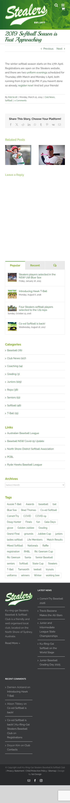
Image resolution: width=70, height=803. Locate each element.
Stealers (52, 563)
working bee (52, 575)
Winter (37, 575)
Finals (28, 522)
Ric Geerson (13, 557)
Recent (35, 265)
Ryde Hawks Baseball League (24, 464)
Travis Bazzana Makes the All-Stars (51, 613)
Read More (11, 643)
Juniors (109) (14, 381)
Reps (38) (12, 389)
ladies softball (15, 539)
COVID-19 (40, 516)
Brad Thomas (28, 510)
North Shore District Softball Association (30, 448)
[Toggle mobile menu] (63, 5)
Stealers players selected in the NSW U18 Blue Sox (37, 276)
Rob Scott (12, 97)
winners (25, 575)
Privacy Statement (15, 771)
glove (10, 527)
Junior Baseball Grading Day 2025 (50, 662)
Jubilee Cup (44, 533)
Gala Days (50, 522)
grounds (28, 533)
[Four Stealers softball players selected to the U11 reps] (12, 307)
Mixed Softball (15, 545)
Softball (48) (14, 405)
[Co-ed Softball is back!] (12, 324)
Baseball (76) (14, 350)
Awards (30, 504)
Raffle (45, 545)
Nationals (33, 545)
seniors (11, 563)
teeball (37, 569)
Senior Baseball (44, 557)
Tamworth (23, 569)
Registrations (14, 737)
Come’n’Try (13, 516)
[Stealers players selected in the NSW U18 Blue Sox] (12, 275)
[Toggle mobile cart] (63, 8)
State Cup (38, 563)
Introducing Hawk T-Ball (33, 291)
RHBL (27, 551)
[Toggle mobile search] (56, 5)
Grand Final (13, 533)
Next (59, 48)
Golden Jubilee (26, 527)
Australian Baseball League (23, 433)
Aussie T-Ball (14, 504)
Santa (28, 557)
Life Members (34, 539)
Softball (8, 100)
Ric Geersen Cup (43, 551)
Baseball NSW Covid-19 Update (25, 441)
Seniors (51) (13, 397)
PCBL (10, 456)
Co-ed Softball (48, 510)
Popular (15, 265)
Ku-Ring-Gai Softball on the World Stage (48, 648)
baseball (43, 504)
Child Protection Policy (36, 771)
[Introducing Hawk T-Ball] (12, 291)
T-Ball (10, 569)
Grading (43, 527)
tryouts (50, 569)
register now (25, 85)
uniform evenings (37, 72)
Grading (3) (13, 374)
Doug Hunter (14, 522)
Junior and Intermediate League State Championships (49, 629)
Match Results (55, 539)
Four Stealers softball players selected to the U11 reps (36, 308)
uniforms (12, 575)
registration (13, 551)
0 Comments (20, 100)
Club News (50, 97)
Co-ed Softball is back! (32, 323)
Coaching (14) (15, 366)
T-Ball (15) (12, 413)
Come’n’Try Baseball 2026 (51, 601)
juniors (59, 533)
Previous (48, 48)
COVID (27, 516)
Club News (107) (16, 358)
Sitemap (52, 771)
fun (38, 522)
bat (54, 504)
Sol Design (36, 774)
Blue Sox (12, 510)
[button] (7, 155)
